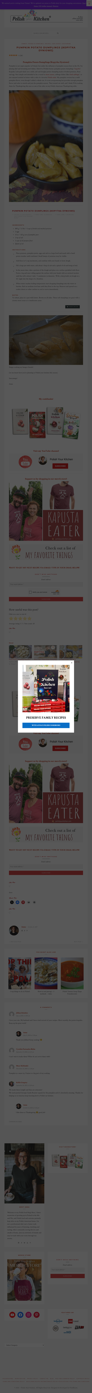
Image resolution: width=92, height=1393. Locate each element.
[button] (72, 663)
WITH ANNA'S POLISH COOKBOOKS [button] (46, 725)
